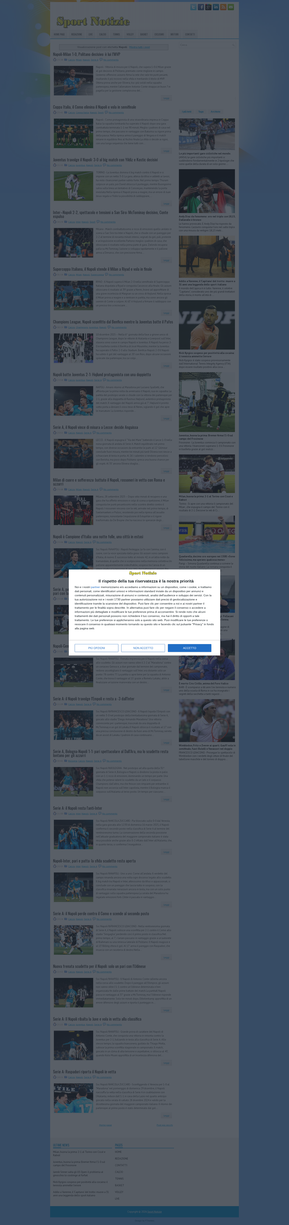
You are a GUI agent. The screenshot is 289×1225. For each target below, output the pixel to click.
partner (95, 587)
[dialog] (144, 612)
